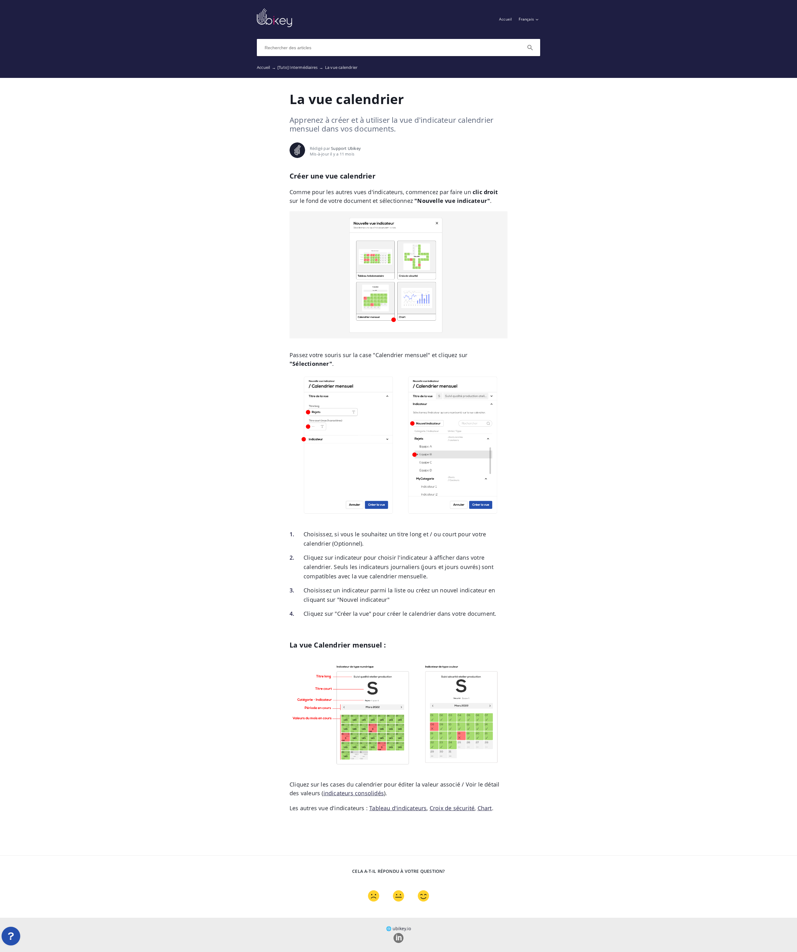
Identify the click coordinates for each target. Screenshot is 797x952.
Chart (485, 808)
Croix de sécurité (452, 808)
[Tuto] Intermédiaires (300, 67)
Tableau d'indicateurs (398, 808)
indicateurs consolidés (353, 793)
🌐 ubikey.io (398, 928)
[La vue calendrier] (274, 25)
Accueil (505, 19)
